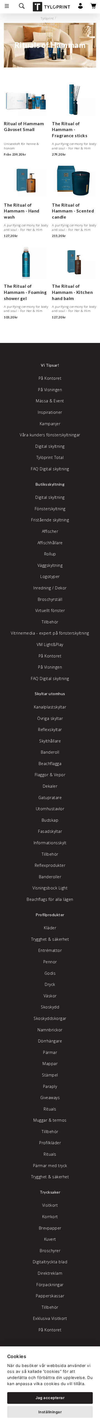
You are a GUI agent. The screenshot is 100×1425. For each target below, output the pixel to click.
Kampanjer (50, 423)
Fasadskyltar (50, 831)
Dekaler (50, 786)
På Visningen (50, 389)
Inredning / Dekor (50, 588)
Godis (50, 973)
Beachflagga (50, 763)
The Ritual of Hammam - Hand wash (21, 210)
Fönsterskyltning (50, 508)
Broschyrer (50, 1250)
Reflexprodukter (50, 865)
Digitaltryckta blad (50, 1261)
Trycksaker (50, 1192)
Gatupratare (50, 797)
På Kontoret (50, 378)
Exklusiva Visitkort (50, 1318)
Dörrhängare (50, 1041)
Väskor (50, 995)
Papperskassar (50, 1295)
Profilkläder (50, 1142)
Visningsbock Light (50, 888)
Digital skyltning (50, 446)
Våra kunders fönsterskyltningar (50, 434)
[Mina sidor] (80, 7)
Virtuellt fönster (50, 610)
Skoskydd (50, 1007)
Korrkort (50, 1216)
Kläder (50, 927)
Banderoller (50, 876)
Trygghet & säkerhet (50, 939)
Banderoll (50, 752)
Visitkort (50, 1205)
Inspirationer (50, 412)
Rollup (50, 554)
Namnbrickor (50, 1029)
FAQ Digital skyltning (50, 468)
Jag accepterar (50, 1397)
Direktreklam (50, 1273)
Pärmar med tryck (50, 1165)
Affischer (50, 531)
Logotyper (50, 576)
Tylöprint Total (50, 457)
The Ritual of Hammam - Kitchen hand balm (72, 292)
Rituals (50, 1109)
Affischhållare (50, 542)
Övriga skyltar (50, 718)
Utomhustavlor (50, 808)
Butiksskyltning (50, 484)
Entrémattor (50, 950)
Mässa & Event (50, 400)
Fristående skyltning (50, 519)
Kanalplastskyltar (50, 707)
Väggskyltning (50, 565)
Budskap (50, 820)
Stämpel (50, 1075)
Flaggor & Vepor (50, 774)
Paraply (50, 1086)
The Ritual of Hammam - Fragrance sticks (69, 129)
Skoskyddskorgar (50, 1018)
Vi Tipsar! (50, 365)
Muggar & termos (50, 1120)
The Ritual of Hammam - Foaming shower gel (25, 292)
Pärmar (50, 1052)
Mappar (50, 1063)
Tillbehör (50, 622)
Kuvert (50, 1239)
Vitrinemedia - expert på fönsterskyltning (50, 633)
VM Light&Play (50, 644)
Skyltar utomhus (50, 693)
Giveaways (50, 1097)
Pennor (50, 961)
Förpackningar (50, 1284)
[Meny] (7, 6)
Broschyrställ (50, 599)
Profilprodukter (50, 914)
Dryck (50, 984)
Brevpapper (50, 1228)
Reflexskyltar (50, 729)
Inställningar (50, 1412)
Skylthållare (50, 741)
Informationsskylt (50, 842)
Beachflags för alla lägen (50, 899)
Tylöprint (47, 18)
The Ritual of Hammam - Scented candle (73, 210)
